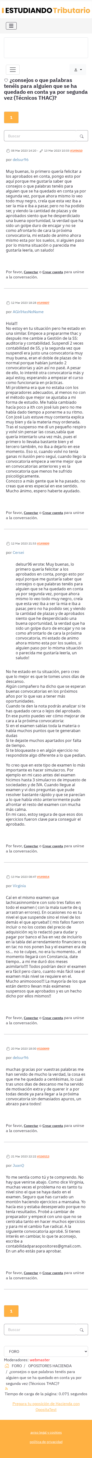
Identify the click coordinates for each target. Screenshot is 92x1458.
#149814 (43, 877)
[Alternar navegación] (11, 26)
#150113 (43, 1156)
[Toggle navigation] (13, 70)
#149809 (43, 543)
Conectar (31, 272)
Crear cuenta (52, 272)
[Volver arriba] (83, 1449)
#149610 (76, 150)
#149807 (43, 302)
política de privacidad (46, 1441)
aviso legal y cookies (46, 1432)
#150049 (43, 1048)
